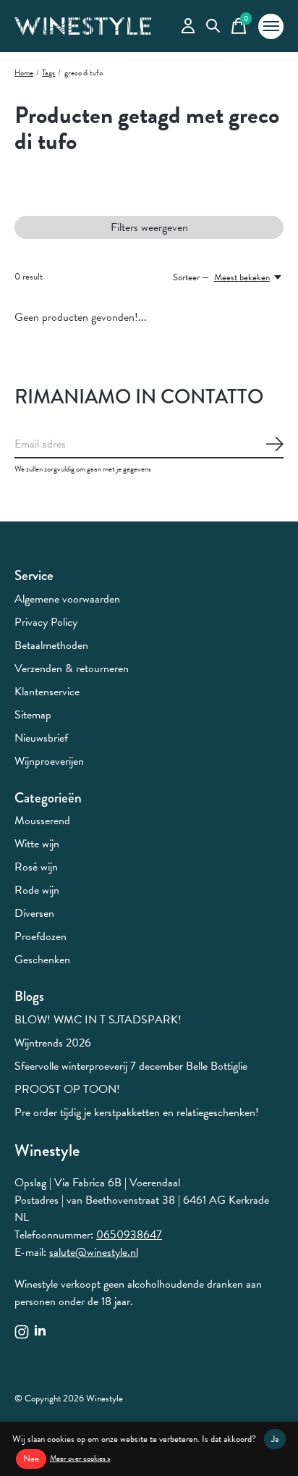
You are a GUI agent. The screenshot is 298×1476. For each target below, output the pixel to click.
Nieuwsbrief (41, 738)
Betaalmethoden (51, 645)
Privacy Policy (45, 622)
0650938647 (129, 1235)
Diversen (34, 913)
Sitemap (32, 715)
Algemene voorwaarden (67, 599)
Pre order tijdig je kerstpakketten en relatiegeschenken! (136, 1112)
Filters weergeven (149, 227)
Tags (48, 73)
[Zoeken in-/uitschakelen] (213, 26)
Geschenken (42, 959)
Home (23, 73)
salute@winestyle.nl (93, 1252)
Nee (31, 1458)
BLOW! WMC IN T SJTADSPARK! (98, 1019)
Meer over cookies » (80, 1458)
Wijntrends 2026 (52, 1043)
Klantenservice (47, 691)
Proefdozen (40, 936)
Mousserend (42, 820)
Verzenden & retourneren (71, 668)
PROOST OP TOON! (67, 1089)
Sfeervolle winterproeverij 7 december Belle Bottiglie (130, 1066)
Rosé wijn (36, 867)
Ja (274, 1439)
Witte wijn (36, 843)
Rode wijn (36, 890)
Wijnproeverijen (49, 761)
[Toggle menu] (271, 26)
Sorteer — (191, 277)
